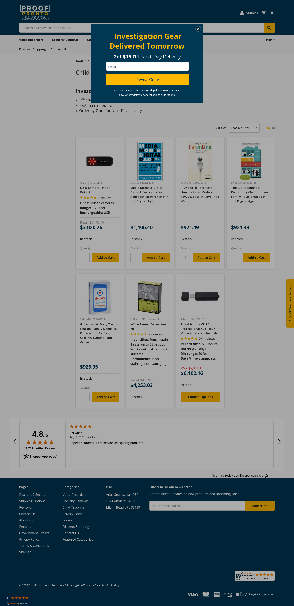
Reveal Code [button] (147, 79)
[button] (198, 28)
